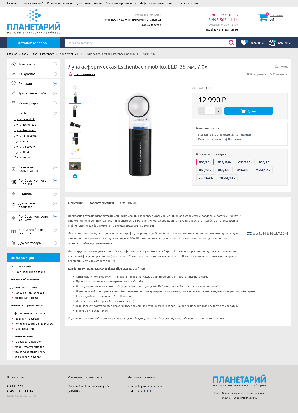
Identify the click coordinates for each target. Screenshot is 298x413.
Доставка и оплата (89, 3)
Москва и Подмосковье (29, 292)
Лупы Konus (22, 157)
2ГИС (131, 391)
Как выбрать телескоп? (28, 341)
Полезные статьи (188, 3)
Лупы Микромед (25, 135)
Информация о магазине (156, 3)
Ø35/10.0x (225, 162)
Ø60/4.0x (243, 170)
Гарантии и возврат (26, 318)
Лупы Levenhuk (24, 119)
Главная (12, 3)
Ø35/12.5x (245, 162)
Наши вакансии (24, 328)
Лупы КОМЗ (22, 152)
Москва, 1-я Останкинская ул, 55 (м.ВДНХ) (133, 19)
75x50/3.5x (262, 170)
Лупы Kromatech (25, 130)
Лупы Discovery (24, 146)
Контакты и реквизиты (121, 3)
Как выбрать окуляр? (27, 356)
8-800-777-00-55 (223, 14)
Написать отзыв (84, 74)
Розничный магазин (60, 3)
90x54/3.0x (227, 178)
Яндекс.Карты (137, 386)
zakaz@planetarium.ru (223, 29)
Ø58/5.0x (265, 162)
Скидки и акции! (32, 3)
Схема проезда (151, 24)
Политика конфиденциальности (34, 323)
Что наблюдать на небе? (29, 351)
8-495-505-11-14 (223, 19)
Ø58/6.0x (205, 170)
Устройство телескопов (29, 346)
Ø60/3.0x (224, 170)
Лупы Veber (22, 141)
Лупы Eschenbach (26, 124)
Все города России (26, 297)
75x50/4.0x (206, 178)
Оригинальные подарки (29, 271)
